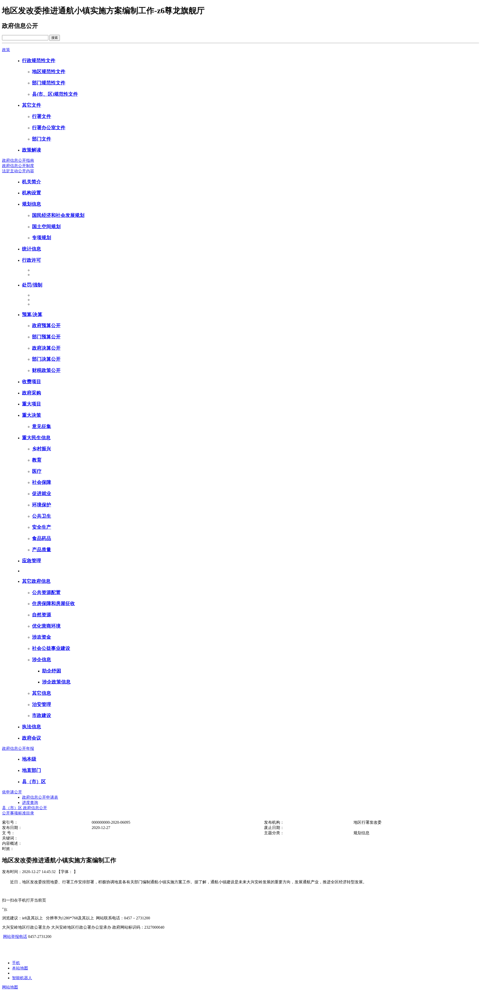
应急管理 (31, 560)
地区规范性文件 (48, 71)
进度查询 (30, 802)
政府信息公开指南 (18, 160)
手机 (16, 963)
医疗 (37, 471)
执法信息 (31, 726)
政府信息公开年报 (18, 748)
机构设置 (31, 192)
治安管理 (41, 704)
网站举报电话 (15, 936)
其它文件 (31, 105)
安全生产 (41, 527)
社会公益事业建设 (51, 648)
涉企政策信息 (56, 681)
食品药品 (41, 538)
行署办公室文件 (48, 127)
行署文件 (41, 116)
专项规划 (41, 237)
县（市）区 (34, 781)
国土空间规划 (46, 226)
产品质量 (41, 549)
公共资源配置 (46, 592)
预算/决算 (32, 314)
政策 (6, 50)
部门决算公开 (46, 359)
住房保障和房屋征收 (53, 603)
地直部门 (31, 770)
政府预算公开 (46, 325)
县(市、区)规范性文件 (55, 94)
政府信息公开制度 (18, 166)
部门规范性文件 (48, 82)
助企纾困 (51, 670)
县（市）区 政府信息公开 (24, 808)
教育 (37, 460)
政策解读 (31, 150)
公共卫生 (41, 516)
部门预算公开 (46, 336)
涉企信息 (41, 659)
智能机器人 (22, 978)
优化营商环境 (46, 626)
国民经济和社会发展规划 (58, 215)
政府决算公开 (46, 348)
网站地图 (10, 987)
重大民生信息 (36, 437)
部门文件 (41, 138)
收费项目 (31, 381)
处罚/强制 (32, 285)
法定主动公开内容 (18, 171)
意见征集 (41, 426)
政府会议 (31, 738)
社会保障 (41, 482)
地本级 (29, 759)
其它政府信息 (36, 581)
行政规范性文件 (38, 60)
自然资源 (41, 614)
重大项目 (31, 403)
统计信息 (31, 248)
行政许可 (31, 260)
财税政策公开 (46, 370)
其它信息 (41, 693)
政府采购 (31, 392)
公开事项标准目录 (18, 813)
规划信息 (31, 204)
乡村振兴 (41, 448)
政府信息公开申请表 (40, 797)
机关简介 (31, 181)
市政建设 (41, 715)
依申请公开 (12, 792)
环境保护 (41, 504)
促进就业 (41, 493)
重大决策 (31, 415)
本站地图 (20, 968)
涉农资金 (41, 637)
